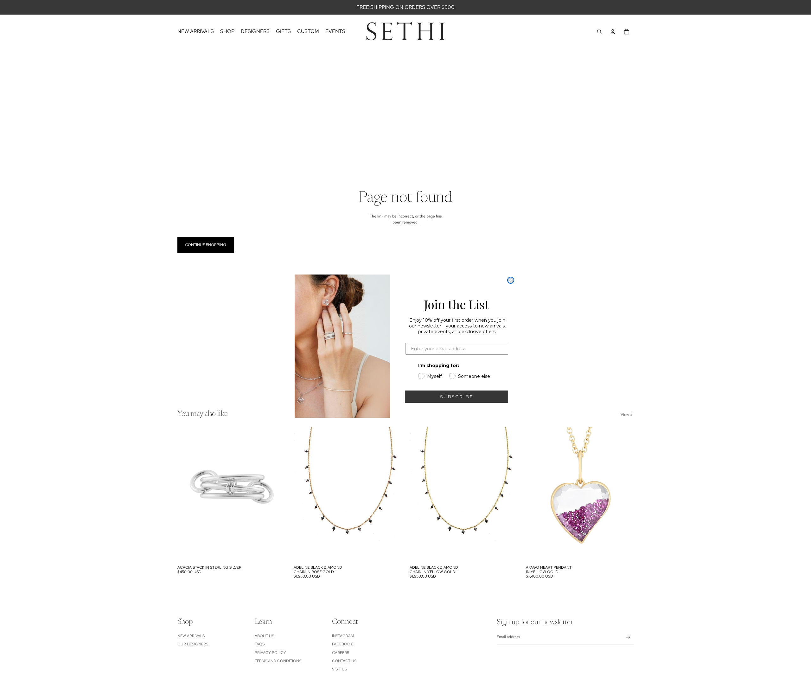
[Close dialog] (511, 280)
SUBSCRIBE (456, 396)
